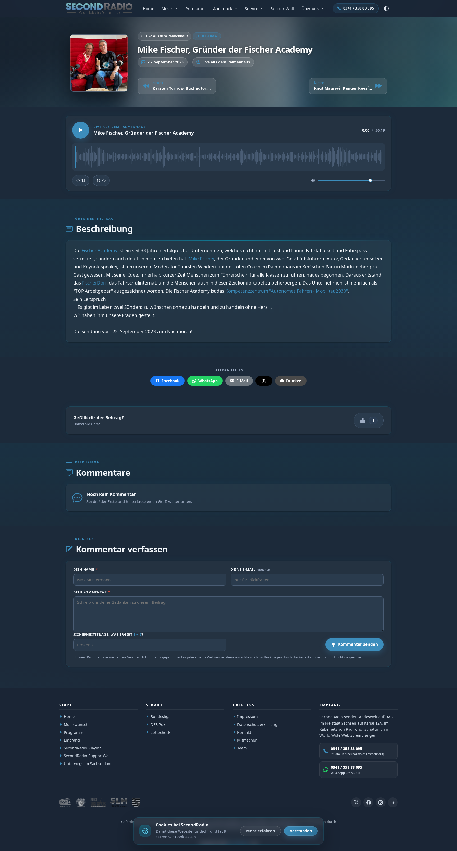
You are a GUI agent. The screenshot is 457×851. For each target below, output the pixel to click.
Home (148, 8)
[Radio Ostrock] (98, 802)
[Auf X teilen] (263, 381)
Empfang (72, 740)
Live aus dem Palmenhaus (167, 36)
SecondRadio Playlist (82, 748)
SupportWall (282, 8)
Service (251, 8)
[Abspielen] (80, 130)
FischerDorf (94, 283)
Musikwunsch (76, 724)
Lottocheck (160, 732)
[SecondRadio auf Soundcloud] (393, 802)
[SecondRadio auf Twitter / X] (356, 802)
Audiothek (222, 8)
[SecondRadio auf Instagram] (381, 802)
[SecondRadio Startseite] (99, 8)
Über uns (310, 8)
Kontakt (244, 732)
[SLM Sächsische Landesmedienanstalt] (118, 802)
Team (242, 748)
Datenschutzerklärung (257, 724)
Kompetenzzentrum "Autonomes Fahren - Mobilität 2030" (286, 291)
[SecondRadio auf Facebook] (368, 802)
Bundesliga (160, 716)
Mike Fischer (201, 258)
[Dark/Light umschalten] (386, 8)
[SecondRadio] (81, 802)
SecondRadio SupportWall (87, 755)
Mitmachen (247, 740)
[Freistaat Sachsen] (136, 802)
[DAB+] (65, 802)
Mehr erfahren (260, 830)
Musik (167, 8)
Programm (195, 8)
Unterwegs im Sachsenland (88, 763)
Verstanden (301, 830)
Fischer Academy (99, 251)
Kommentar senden (358, 644)
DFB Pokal (159, 724)
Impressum (247, 716)
